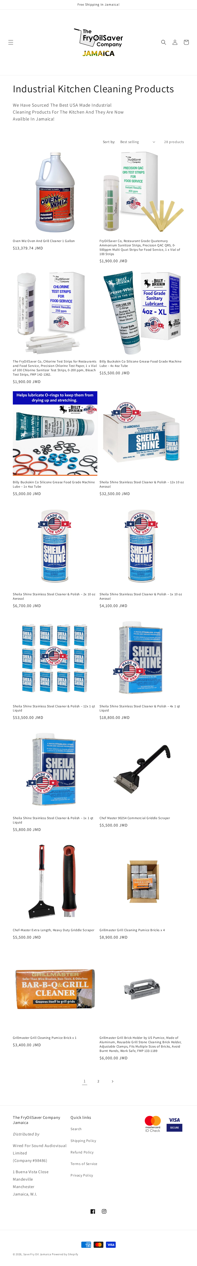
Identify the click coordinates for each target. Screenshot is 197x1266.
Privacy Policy (82, 1175)
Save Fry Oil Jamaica (37, 1254)
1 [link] (85, 1081)
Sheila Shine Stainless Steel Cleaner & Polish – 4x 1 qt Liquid (140, 708)
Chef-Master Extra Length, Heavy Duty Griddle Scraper (53, 930)
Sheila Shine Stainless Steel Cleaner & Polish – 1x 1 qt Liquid (53, 820)
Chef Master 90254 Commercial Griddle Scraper (135, 818)
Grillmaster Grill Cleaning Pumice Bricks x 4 (132, 930)
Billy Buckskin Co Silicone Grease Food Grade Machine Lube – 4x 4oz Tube (140, 363)
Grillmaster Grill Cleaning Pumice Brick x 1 (45, 1038)
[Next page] (112, 1081)
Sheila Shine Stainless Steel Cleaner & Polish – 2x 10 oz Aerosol (54, 596)
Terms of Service (84, 1163)
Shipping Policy (83, 1140)
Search (76, 1129)
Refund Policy (82, 1152)
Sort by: (109, 141)
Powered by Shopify (65, 1254)
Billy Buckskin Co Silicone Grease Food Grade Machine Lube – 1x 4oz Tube (54, 484)
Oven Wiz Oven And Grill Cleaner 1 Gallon (44, 241)
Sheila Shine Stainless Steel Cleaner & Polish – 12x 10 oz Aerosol (142, 484)
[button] (10, 42)
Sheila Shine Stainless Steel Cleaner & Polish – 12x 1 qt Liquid (54, 708)
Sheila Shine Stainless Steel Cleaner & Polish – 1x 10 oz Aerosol (141, 596)
